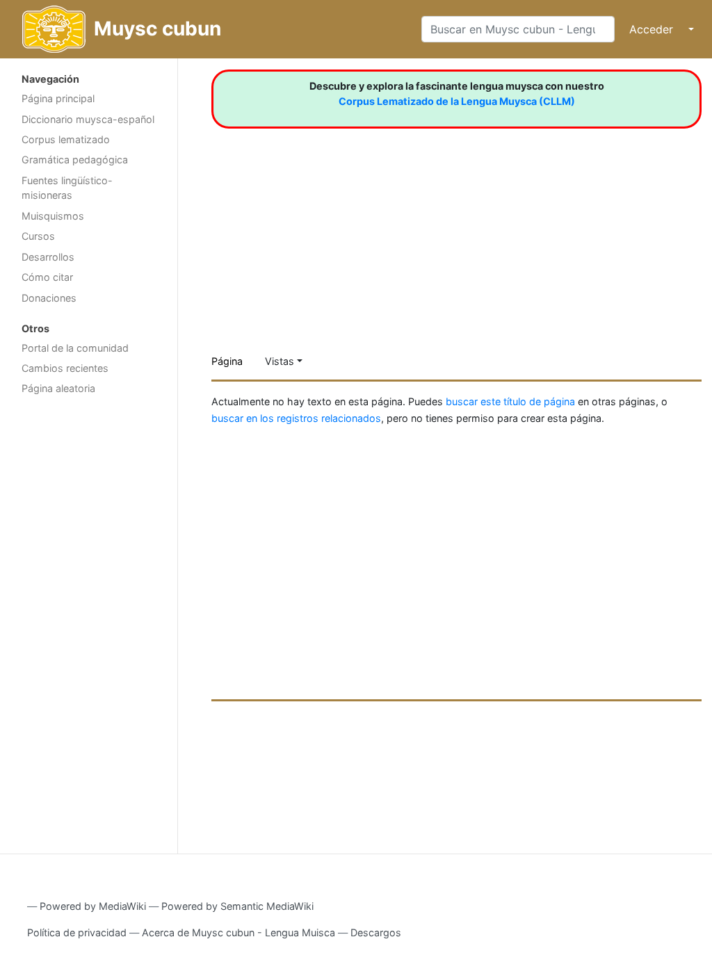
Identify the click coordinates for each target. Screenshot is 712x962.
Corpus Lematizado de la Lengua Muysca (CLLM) (457, 101)
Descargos (375, 932)
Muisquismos (53, 216)
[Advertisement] (88, 622)
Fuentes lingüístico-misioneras (67, 188)
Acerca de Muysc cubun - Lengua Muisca (238, 932)
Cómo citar (47, 277)
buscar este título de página (510, 401)
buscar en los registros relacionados (296, 418)
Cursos (38, 236)
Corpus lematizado (66, 139)
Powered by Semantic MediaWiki (237, 906)
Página (227, 361)
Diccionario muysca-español (88, 119)
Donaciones (49, 298)
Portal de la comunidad (75, 348)
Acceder (651, 29)
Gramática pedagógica (75, 159)
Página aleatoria (58, 388)
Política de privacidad (77, 932)
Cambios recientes (65, 368)
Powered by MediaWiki (93, 906)
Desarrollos (48, 257)
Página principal (58, 98)
